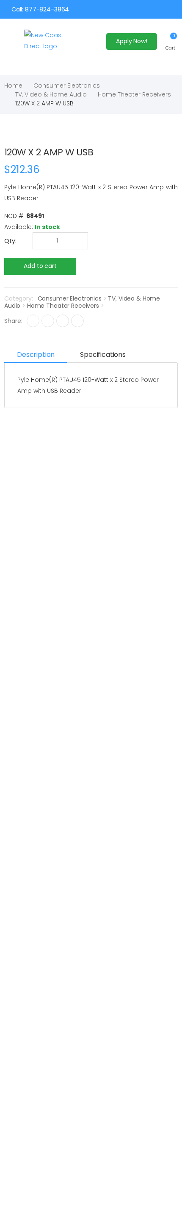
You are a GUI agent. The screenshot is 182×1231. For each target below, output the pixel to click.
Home (13, 85)
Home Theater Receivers (134, 94)
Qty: (10, 241)
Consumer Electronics (66, 85)
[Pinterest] (77, 321)
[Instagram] (62, 321)
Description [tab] (36, 354)
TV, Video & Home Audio (51, 94)
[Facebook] (33, 321)
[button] (170, 41)
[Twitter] (47, 321)
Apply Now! (131, 41)
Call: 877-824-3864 (40, 9)
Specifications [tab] (103, 354)
